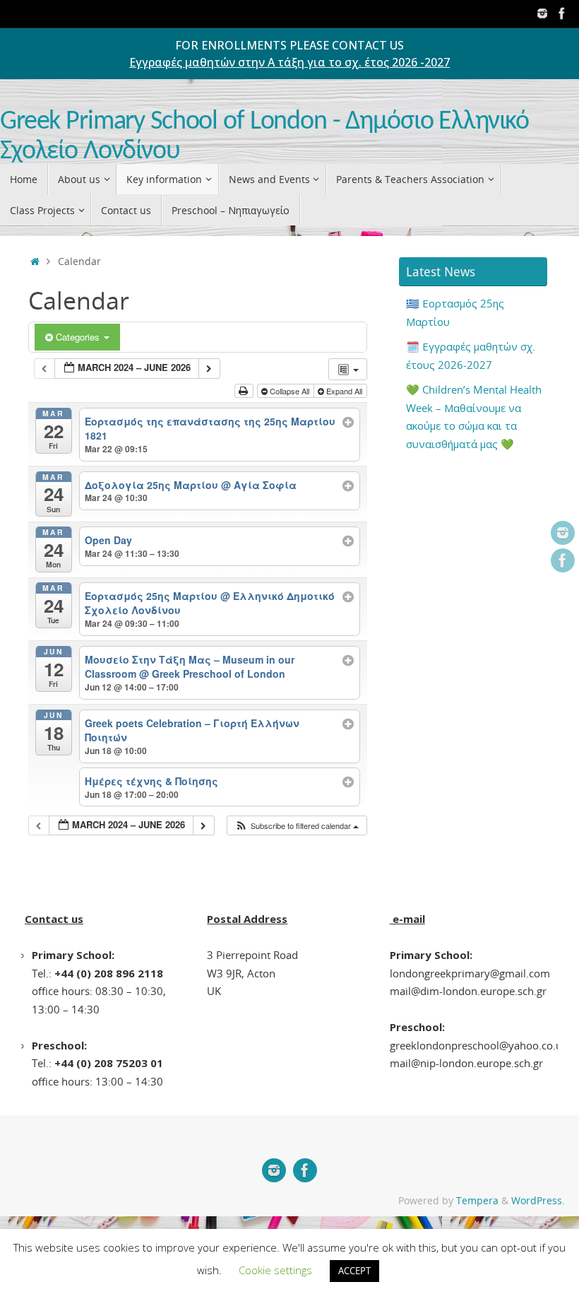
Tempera (477, 1200)
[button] (296, 825)
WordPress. (538, 1200)
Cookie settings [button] (275, 1270)
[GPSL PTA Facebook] (562, 13)
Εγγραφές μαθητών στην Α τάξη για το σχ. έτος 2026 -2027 (289, 62)
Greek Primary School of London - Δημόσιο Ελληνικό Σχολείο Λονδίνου (264, 136)
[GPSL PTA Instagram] (542, 13)
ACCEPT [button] (354, 1270)
